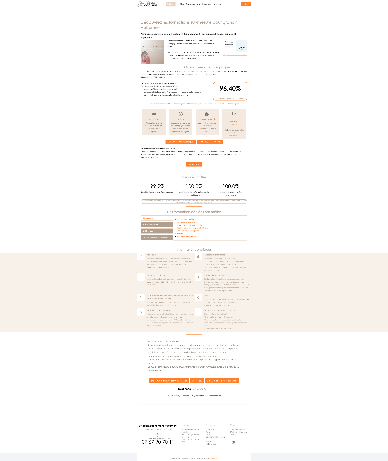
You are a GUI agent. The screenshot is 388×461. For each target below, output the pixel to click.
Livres (208, 434)
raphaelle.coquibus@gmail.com (216, 305)
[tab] (157, 218)
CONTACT (245, 4)
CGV (232, 434)
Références (211, 444)
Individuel (180, 4)
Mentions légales (237, 430)
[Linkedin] (233, 442)
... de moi (210, 430)
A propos (217, 4)
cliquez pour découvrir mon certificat (235, 55)
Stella (208, 441)
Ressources (187, 441)
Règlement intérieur (238, 432)
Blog (208, 432)
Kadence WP (214, 458)
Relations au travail (193, 4)
